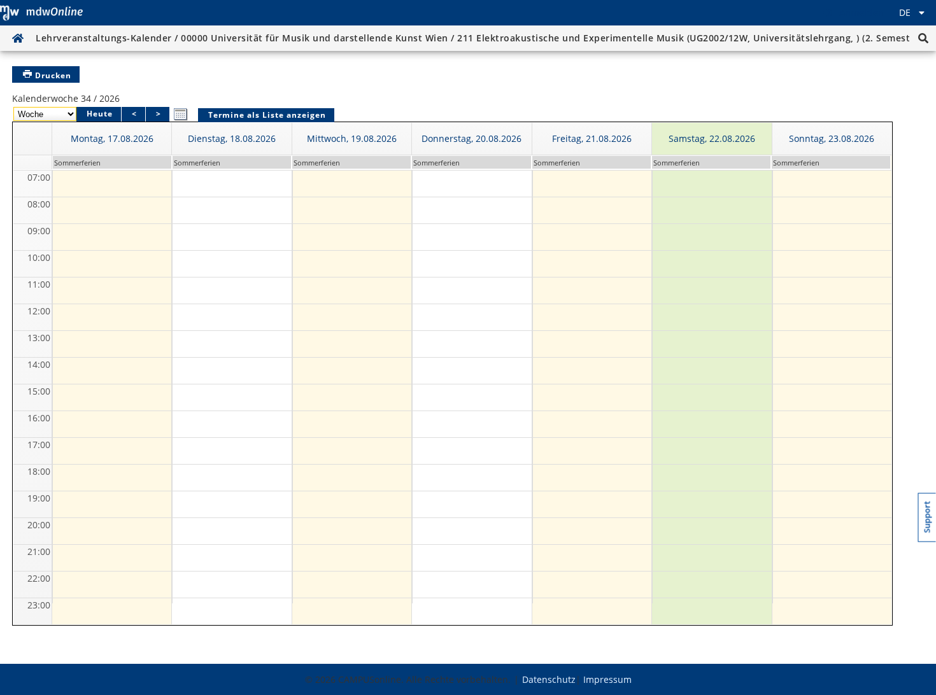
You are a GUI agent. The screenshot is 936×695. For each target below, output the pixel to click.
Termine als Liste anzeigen (267, 114)
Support (927, 517)
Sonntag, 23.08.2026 (831, 138)
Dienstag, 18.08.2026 (232, 138)
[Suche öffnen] (923, 38)
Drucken (53, 75)
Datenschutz (549, 679)
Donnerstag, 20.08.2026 (471, 138)
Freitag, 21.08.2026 (592, 138)
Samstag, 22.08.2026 (712, 138)
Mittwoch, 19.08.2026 (352, 138)
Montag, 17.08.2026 (112, 138)
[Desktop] (41, 12)
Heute (100, 113)
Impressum (607, 679)
